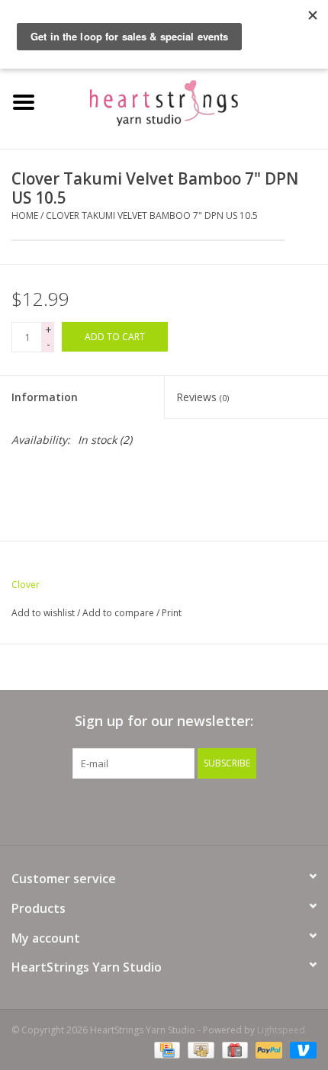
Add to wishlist (43, 612)
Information (44, 397)
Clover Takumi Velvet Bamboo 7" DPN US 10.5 (152, 215)
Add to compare (119, 612)
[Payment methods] (165, 1049)
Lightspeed (281, 1029)
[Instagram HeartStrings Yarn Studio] (246, 810)
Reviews (202, 397)
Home (24, 215)
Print (172, 612)
